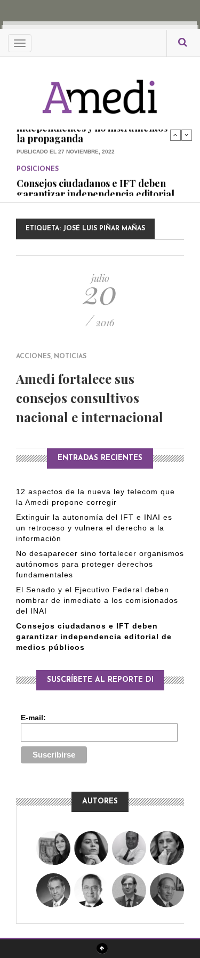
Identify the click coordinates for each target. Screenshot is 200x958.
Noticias (70, 356)
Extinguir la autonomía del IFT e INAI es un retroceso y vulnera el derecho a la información (94, 528)
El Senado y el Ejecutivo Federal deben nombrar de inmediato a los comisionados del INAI (97, 600)
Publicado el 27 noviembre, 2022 (66, 139)
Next (186, 135)
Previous (175, 135)
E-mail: (33, 717)
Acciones (33, 356)
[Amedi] (100, 91)
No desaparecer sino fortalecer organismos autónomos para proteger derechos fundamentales (100, 564)
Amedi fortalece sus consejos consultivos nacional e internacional (89, 397)
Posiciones (38, 157)
